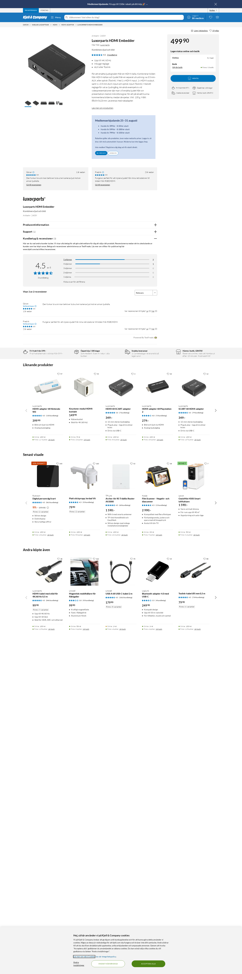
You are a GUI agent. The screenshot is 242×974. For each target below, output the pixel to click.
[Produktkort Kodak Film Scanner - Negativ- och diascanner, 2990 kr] (157, 476)
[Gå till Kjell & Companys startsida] (36, 17)
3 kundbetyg (112, 55)
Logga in (113, 153)
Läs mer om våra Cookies (84, 956)
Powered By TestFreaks (143, 337)
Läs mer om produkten (102, 108)
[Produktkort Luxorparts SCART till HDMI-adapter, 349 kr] (194, 386)
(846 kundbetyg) (52, 600)
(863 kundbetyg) (52, 502)
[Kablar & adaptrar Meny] (50, 24)
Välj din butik (177, 67)
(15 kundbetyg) (161, 505)
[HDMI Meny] (59, 24)
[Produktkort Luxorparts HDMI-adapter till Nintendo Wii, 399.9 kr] (48, 386)
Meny (58, 17)
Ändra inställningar (78, 963)
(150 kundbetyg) (52, 416)
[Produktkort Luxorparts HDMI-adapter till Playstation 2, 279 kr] (157, 386)
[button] (28, 103)
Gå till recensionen (33, 185)
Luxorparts (105, 45)
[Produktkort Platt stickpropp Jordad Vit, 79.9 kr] (84, 476)
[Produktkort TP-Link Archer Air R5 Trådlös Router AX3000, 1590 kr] (121, 476)
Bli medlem (101, 153)
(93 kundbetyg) (88, 502)
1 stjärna (67, 277)
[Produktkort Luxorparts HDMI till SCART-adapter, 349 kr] (121, 386)
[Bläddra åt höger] (215, 410)
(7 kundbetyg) (124, 413)
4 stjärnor (67, 264)
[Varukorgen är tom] (217, 17)
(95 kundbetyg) (88, 600)
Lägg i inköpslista (201, 31)
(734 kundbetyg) (198, 597)
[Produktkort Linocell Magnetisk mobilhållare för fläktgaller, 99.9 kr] (84, 571)
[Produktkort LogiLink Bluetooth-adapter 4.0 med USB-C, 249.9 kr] (157, 571)
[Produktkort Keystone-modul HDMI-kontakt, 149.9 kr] (84, 386)
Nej (152, 311)
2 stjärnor (67, 272)
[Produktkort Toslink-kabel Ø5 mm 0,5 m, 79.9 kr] (194, 571)
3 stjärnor (67, 268)
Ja (147, 311)
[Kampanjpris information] (48, 508)
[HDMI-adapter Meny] (76, 24)
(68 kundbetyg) (124, 505)
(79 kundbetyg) (197, 413)
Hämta (195, 78)
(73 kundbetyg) (161, 416)
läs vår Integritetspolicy (106, 956)
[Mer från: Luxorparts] (34, 200)
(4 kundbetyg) (161, 600)
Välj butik (51, 440)
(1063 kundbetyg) (125, 597)
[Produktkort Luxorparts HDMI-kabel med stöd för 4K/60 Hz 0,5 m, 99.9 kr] (48, 571)
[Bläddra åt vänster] (26, 410)
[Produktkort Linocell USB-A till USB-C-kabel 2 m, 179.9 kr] (121, 571)
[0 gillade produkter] (210, 17)
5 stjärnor (67, 259)
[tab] (31, 10)
